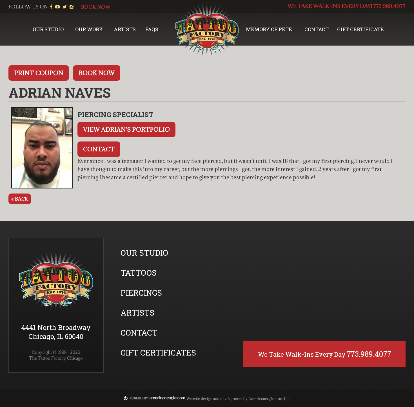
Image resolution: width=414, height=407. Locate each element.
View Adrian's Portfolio (126, 129)
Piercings (141, 292)
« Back (19, 199)
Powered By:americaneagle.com (154, 398)
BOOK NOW (95, 7)
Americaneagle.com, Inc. (269, 398)
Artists (125, 29)
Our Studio (48, 29)
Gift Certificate (360, 29)
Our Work (89, 29)
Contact (316, 29)
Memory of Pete (269, 29)
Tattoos (139, 272)
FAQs (151, 29)
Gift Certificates (158, 352)
